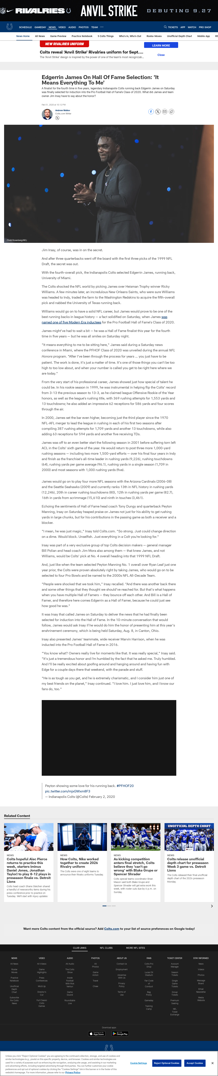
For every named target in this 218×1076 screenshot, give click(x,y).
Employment (122, 969)
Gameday (149, 1000)
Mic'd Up (42, 986)
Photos (95, 958)
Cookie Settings (138, 1063)
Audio (70, 958)
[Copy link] (171, 112)
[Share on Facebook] (151, 113)
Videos (201, 969)
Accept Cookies (195, 1063)
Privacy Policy (72, 1072)
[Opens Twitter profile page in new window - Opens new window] (57, 118)
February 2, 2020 (102, 796)
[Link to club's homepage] (9, 27)
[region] (109, 1063)
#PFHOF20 (125, 786)
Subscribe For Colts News (14, 1000)
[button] (109, 738)
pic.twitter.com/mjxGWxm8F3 (67, 791)
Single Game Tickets (175, 983)
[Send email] (164, 113)
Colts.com (111, 928)
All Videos (41, 964)
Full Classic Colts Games (42, 1003)
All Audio (70, 964)
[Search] (165, 27)
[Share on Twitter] (158, 113)
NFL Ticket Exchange (174, 1012)
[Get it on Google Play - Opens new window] (120, 1035)
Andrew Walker (62, 110)
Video (42, 958)
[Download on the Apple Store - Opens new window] (97, 1034)
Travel (95, 980)
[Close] (161, 54)
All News (14, 964)
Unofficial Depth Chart (14, 989)
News (14, 958)
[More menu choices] (101, 27)
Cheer (95, 986)
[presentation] (212, 906)
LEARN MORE (161, 45)
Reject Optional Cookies (167, 1063)
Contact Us (122, 964)
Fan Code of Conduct (149, 983)
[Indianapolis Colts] (109, 1049)
